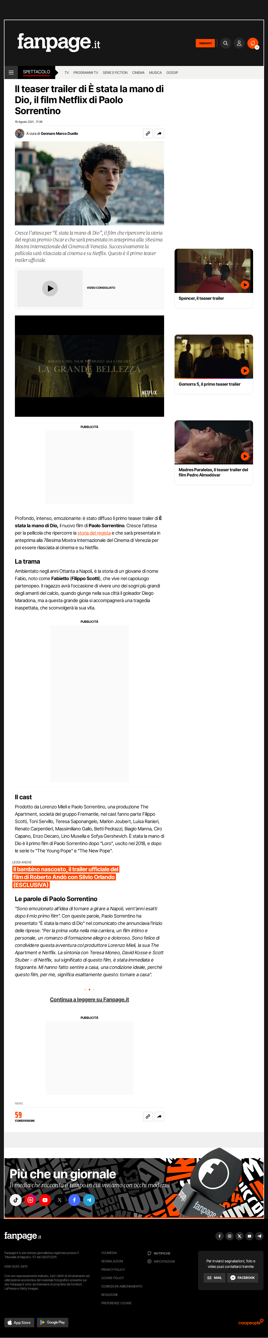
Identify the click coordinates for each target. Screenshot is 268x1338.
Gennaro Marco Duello (59, 133)
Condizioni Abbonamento (121, 1286)
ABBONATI (205, 43)
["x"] (60, 1200)
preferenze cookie (116, 1303)
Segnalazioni (112, 1261)
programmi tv (86, 72)
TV (67, 72)
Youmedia (109, 1253)
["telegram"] (89, 1200)
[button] (159, 133)
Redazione (109, 1295)
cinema (138, 72)
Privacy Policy (113, 1270)
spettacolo (36, 71)
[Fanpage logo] (52, 43)
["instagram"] (30, 1200)
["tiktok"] (16, 1200)
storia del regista (94, 533)
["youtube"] (45, 1200)
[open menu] (11, 72)
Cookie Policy (112, 1278)
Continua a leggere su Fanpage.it (89, 999)
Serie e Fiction (115, 72)
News (19, 1103)
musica (155, 72)
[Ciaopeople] (251, 1324)
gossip (172, 72)
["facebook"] (74, 1200)
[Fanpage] (22, 1236)
